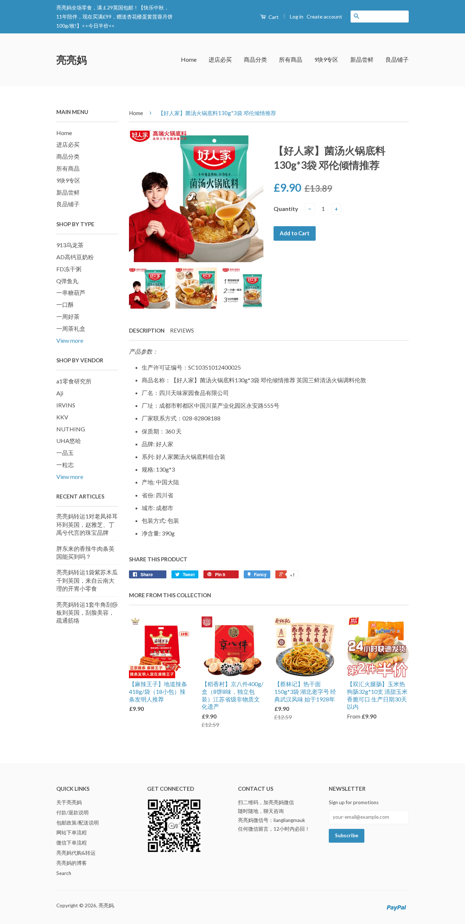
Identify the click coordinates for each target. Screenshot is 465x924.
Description (147, 330)
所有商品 (290, 59)
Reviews (182, 330)
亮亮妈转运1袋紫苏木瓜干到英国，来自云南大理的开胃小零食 (87, 580)
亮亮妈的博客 (71, 863)
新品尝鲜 (361, 59)
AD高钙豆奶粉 (75, 256)
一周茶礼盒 (70, 328)
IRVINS (65, 405)
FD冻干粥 (68, 268)
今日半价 (98, 26)
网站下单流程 (71, 832)
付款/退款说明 (72, 812)
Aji (59, 393)
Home (189, 59)
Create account (324, 16)
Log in (296, 16)
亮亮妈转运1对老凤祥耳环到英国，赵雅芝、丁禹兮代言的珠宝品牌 (87, 524)
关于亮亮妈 (69, 802)
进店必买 (220, 59)
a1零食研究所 (74, 381)
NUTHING (70, 429)
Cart (273, 17)
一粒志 (65, 464)
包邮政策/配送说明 (77, 823)
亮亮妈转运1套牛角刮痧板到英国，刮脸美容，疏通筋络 (87, 612)
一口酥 (65, 304)
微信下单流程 (71, 843)
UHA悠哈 (68, 440)
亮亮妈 (71, 59)
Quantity (286, 208)
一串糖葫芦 (70, 292)
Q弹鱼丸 (67, 280)
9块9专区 (326, 59)
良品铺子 (397, 59)
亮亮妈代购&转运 (76, 853)
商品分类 (255, 59)
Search (63, 873)
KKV (62, 417)
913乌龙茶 (70, 244)
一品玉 (65, 452)
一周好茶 (68, 316)
